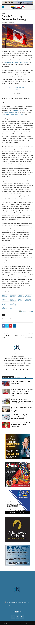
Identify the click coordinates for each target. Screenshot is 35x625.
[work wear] (17, 474)
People (3, 316)
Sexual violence (10, 316)
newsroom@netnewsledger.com (20, 606)
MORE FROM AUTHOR (20, 377)
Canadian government (18, 110)
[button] (2, 7)
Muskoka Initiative (25, 314)
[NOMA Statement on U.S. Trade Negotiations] (6, 383)
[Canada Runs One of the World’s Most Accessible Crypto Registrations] (6, 425)
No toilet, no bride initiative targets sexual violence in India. (13, 306)
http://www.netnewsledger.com (17, 356)
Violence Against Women (10, 112)
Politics (7, 11)
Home (3, 11)
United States (5, 318)
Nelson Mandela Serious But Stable (9, 336)
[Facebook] (3, 326)
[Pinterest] (10, 326)
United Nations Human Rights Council (12, 114)
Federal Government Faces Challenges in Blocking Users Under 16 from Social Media (22, 401)
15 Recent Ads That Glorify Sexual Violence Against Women (13, 298)
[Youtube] (27, 370)
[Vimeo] (24, 370)
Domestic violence (15, 314)
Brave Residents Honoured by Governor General (25, 336)
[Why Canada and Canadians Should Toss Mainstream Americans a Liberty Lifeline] (6, 409)
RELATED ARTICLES (8, 377)
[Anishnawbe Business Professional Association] (17, 529)
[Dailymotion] (7, 370)
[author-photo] (17, 351)
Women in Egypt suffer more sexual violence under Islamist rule (28, 298)
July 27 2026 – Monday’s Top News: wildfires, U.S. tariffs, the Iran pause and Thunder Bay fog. (22, 417)
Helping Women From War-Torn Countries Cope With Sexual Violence (4, 298)
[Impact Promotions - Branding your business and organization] (17, 555)
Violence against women (15, 318)
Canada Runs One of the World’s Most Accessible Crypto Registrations (21, 424)
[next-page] (5, 431)
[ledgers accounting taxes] (17, 502)
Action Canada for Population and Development (16, 62)
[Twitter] (7, 326)
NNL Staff (5, 22)
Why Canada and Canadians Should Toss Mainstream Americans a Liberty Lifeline (21, 409)
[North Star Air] (17, 3)
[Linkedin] (14, 326)
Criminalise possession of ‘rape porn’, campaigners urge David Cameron (21, 298)
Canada (8, 314)
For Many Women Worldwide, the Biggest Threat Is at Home (5, 306)
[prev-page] (3, 431)
